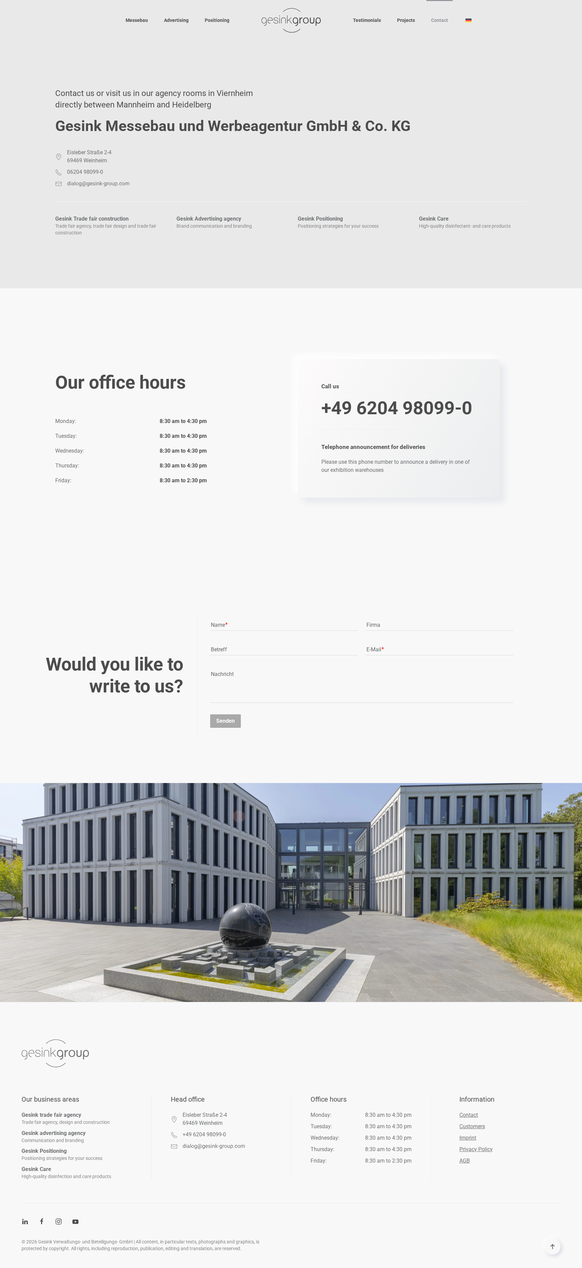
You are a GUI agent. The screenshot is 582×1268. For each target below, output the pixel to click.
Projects (406, 20)
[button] (552, 1247)
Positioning (217, 20)
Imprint (467, 1138)
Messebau (137, 20)
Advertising (176, 20)
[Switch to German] (468, 20)
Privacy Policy (476, 1149)
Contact (439, 20)
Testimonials (367, 20)
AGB (464, 1161)
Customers (472, 1126)
